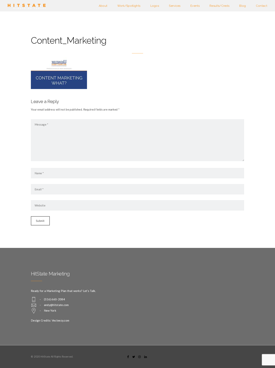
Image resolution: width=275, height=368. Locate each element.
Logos (154, 5)
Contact (261, 5)
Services (174, 5)
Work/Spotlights (128, 5)
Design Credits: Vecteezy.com (50, 320)
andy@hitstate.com (56, 305)
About (103, 5)
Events (195, 5)
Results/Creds (219, 5)
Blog (242, 5)
